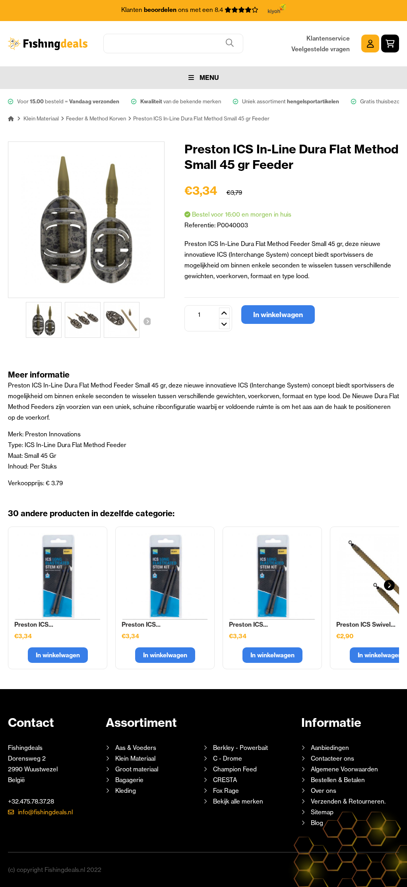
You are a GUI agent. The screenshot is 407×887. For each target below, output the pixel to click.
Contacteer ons (332, 758)
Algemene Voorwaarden (344, 769)
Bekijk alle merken (238, 801)
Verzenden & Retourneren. (348, 801)
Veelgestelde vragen (320, 49)
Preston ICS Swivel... (365, 624)
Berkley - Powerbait (240, 747)
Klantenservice (328, 38)
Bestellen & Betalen (338, 780)
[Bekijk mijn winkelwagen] (390, 43)
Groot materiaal (136, 769)
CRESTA (225, 780)
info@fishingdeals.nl (45, 812)
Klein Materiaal (135, 758)
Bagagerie (129, 780)
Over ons (323, 790)
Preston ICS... (33, 624)
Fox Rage (226, 790)
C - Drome (227, 758)
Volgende (147, 321)
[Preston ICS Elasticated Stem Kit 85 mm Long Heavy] (272, 576)
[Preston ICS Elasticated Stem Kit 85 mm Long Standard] (165, 576)
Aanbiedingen (330, 747)
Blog (316, 823)
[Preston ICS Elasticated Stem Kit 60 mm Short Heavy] (57, 576)
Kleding (125, 790)
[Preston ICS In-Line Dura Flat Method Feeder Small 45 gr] (43, 319)
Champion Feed (235, 769)
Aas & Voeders (135, 747)
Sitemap (322, 812)
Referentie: (200, 225)
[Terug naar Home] (11, 118)
